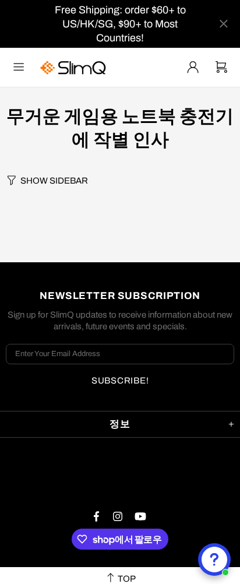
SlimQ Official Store (74, 67)
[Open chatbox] (214, 559)
